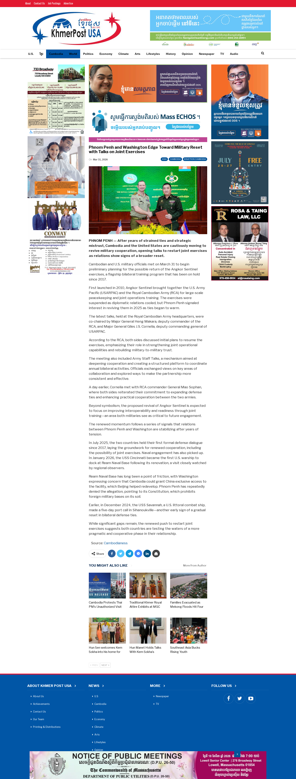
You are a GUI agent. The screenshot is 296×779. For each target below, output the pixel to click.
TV (222, 53)
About (28, 3)
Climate (123, 53)
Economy (105, 53)
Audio (234, 53)
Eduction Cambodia (195, 159)
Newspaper (206, 53)
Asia (164, 159)
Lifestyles (153, 53)
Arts (137, 53)
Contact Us (39, 3)
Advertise (68, 3)
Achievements (41, 703)
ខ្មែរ (41, 53)
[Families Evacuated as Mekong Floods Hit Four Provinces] (188, 586)
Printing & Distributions (46, 726)
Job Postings (54, 3)
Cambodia (56, 53)
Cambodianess (116, 543)
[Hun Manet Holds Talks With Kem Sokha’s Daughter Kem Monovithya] (148, 631)
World (73, 53)
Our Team (38, 719)
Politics (88, 53)
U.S (96, 696)
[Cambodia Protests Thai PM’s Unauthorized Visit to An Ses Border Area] (107, 586)
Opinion (187, 53)
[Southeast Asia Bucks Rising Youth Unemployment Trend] (188, 631)
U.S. (31, 53)
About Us (38, 696)
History (171, 53)
